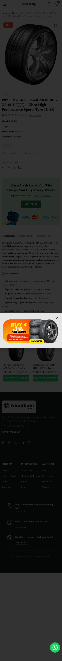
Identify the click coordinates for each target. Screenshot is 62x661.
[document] (31, 330)
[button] (55, 647)
